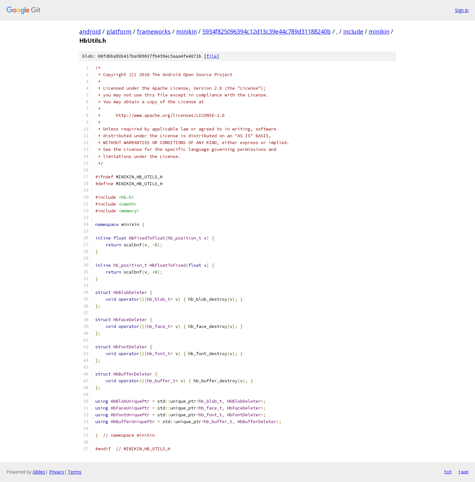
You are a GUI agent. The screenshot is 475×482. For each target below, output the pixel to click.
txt (448, 472)
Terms (74, 472)
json (463, 472)
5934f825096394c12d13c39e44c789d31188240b (266, 31)
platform (119, 31)
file (211, 56)
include (353, 31)
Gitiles (39, 472)
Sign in (462, 10)
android (90, 31)
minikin (186, 31)
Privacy (56, 472)
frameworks (154, 31)
